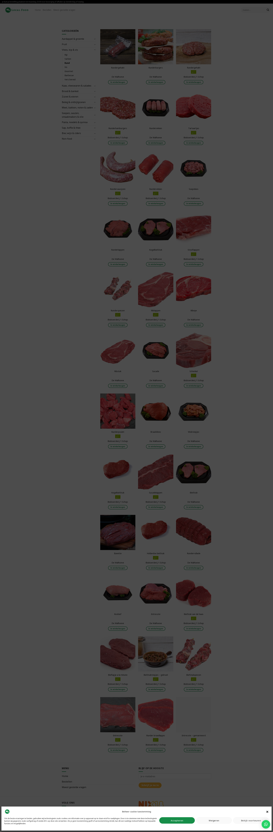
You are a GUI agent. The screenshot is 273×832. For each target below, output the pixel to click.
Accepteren (177, 820)
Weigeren (214, 820)
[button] (267, 811)
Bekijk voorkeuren (251, 820)
